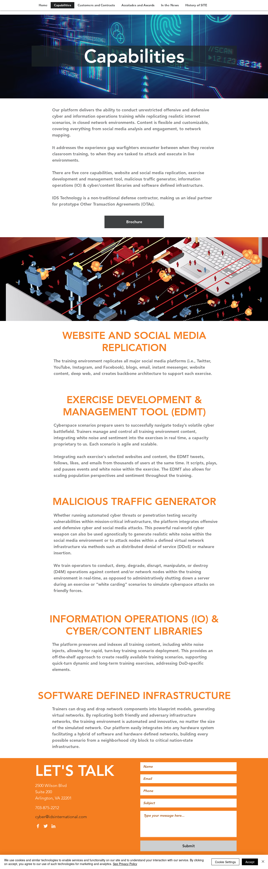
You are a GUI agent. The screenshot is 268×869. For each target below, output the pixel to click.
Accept (249, 862)
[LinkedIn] (53, 826)
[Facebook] (38, 826)
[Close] (262, 862)
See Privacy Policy (125, 864)
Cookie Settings (225, 862)
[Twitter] (45, 826)
